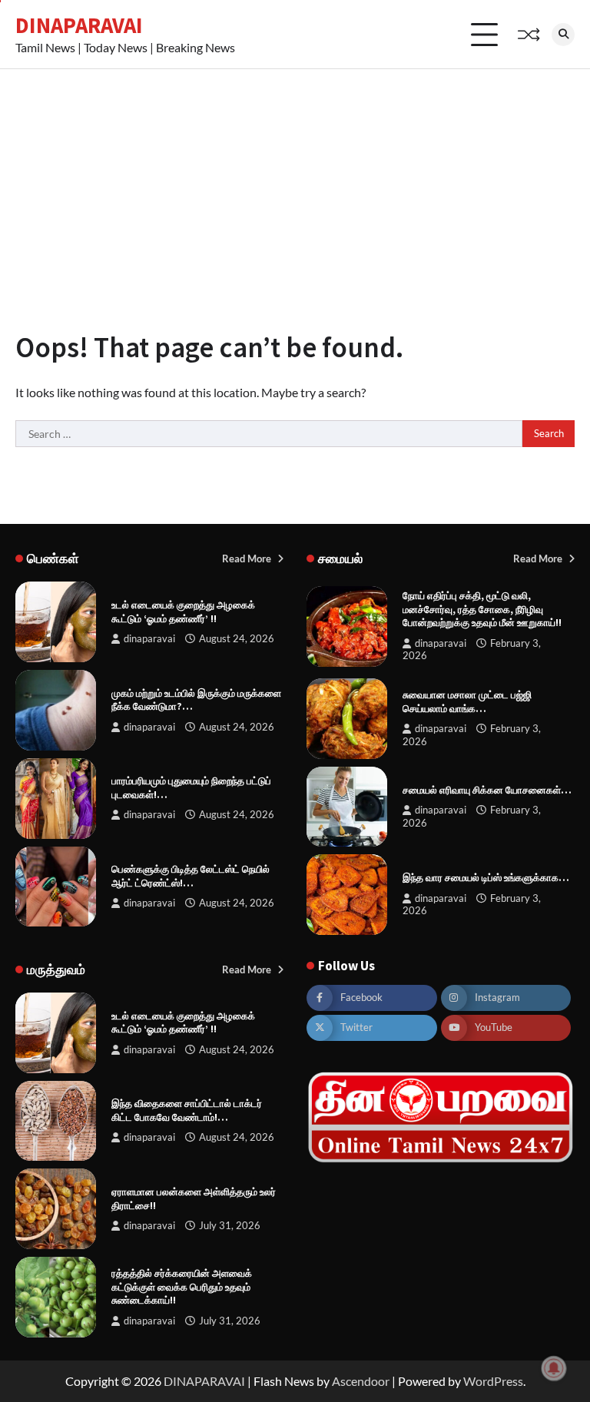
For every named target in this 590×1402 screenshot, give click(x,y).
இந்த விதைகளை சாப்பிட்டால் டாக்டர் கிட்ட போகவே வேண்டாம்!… (186, 1110)
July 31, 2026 (229, 1225)
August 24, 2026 (236, 639)
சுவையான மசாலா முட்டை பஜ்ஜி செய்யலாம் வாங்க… (467, 701)
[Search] (563, 34)
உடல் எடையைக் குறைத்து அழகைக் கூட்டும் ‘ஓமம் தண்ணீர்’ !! (183, 611)
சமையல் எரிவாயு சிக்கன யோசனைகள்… (487, 790)
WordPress (493, 1381)
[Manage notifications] (554, 1368)
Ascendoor (360, 1381)
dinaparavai (149, 639)
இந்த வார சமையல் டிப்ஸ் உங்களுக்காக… (486, 877)
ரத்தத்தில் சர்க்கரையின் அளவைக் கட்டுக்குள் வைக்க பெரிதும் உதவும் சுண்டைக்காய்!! (181, 1287)
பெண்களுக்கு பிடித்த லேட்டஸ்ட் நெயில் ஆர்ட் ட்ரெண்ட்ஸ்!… (190, 876)
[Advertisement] (295, 184)
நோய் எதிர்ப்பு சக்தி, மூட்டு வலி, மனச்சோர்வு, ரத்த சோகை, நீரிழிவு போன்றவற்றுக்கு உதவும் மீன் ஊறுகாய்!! (482, 609)
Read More (247, 558)
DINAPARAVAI (79, 25)
